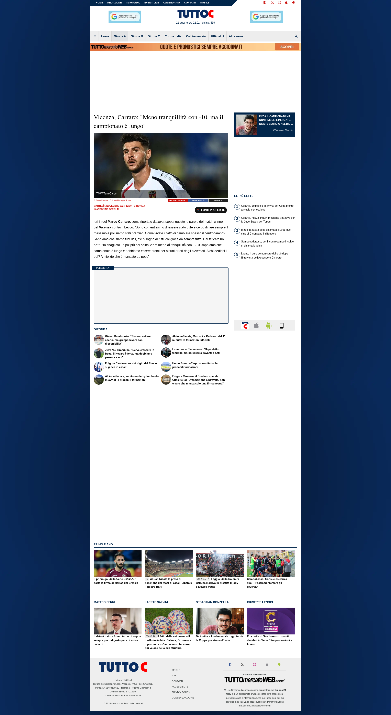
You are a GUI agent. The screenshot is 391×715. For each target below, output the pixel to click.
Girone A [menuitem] (120, 36)
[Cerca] (296, 36)
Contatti (177, 681)
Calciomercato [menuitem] (196, 36)
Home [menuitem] (105, 36)
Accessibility (180, 687)
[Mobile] (281, 325)
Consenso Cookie (183, 698)
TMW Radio (133, 2)
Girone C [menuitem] (154, 36)
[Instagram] (279, 3)
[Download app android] (294, 3)
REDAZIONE (114, 2)
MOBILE (204, 2)
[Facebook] (265, 3)
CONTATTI (190, 2)
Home (99, 2)
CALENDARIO (171, 2)
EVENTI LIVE (151, 2)
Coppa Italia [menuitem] (173, 36)
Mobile (176, 670)
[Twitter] (272, 3)
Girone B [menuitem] (137, 36)
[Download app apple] (286, 3)
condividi (197, 200)
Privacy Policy (181, 692)
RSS (174, 676)
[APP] (245, 325)
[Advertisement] (264, 491)
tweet (217, 200)
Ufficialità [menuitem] (217, 36)
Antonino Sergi (106, 209)
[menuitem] (95, 36)
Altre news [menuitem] (236, 36)
